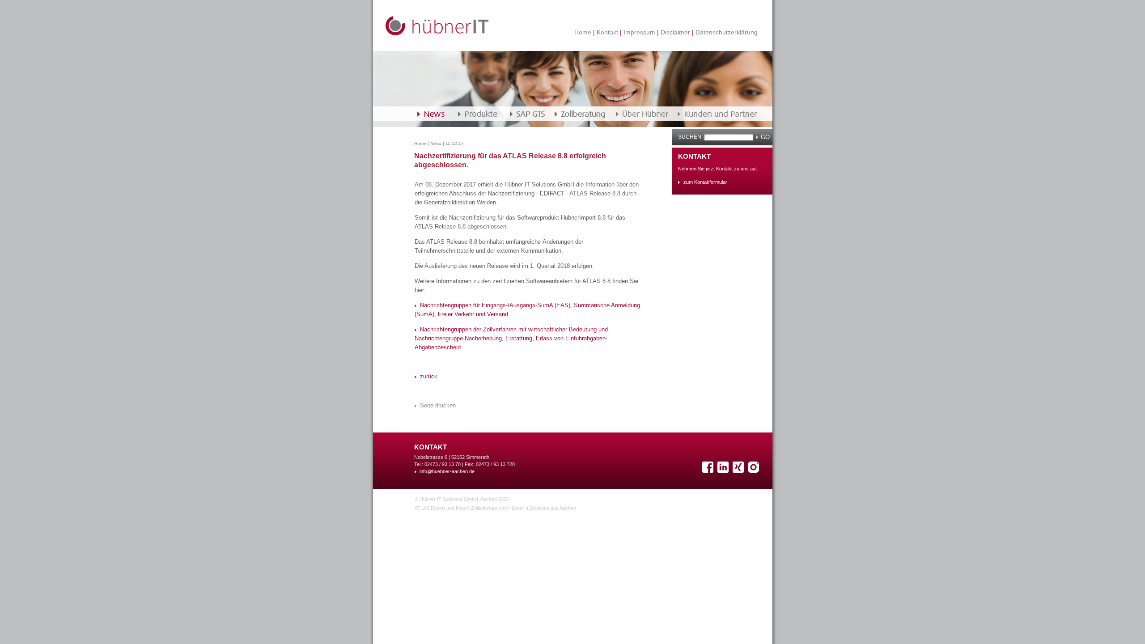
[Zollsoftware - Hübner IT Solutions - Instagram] (754, 470)
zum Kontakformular (705, 182)
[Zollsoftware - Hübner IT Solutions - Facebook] (709, 470)
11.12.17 (454, 143)
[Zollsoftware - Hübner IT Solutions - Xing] (739, 470)
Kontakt (607, 32)
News (435, 143)
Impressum (639, 32)
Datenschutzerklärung (726, 32)
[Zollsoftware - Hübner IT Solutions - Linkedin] (724, 470)
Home (583, 32)
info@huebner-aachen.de (447, 471)
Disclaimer (675, 32)
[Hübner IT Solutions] (437, 33)
